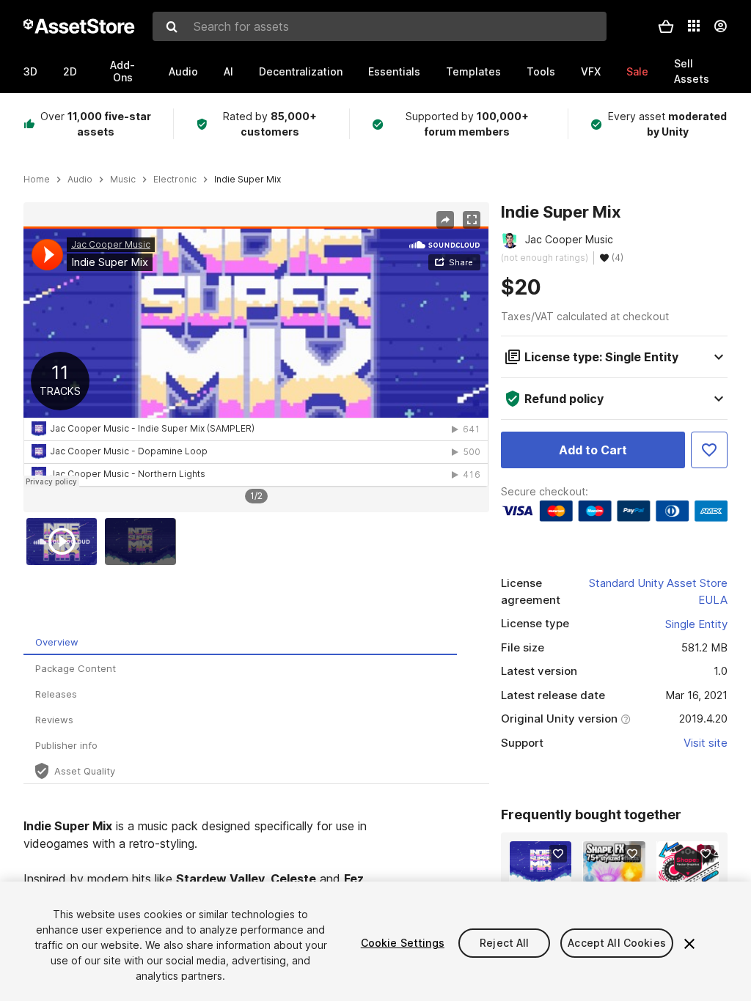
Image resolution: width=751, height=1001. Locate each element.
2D (70, 71)
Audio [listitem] (79, 179)
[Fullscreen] (471, 220)
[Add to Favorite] (709, 450)
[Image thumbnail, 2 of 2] (144, 541)
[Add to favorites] (558, 854)
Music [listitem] (123, 179)
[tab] (240, 642)
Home (36, 179)
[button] (666, 26)
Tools (541, 71)
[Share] (445, 220)
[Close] (689, 944)
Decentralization (300, 71)
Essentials (394, 71)
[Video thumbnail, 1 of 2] (65, 541)
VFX (591, 71)
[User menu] (720, 26)
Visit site (706, 743)
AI (228, 71)
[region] (255, 356)
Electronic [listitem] (175, 179)
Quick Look (548, 870)
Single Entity (696, 624)
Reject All (504, 943)
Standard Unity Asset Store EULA (658, 591)
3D (30, 71)
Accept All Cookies (617, 943)
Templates (473, 71)
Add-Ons (122, 71)
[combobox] (380, 26)
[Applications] (694, 25)
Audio (183, 71)
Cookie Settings (402, 943)
